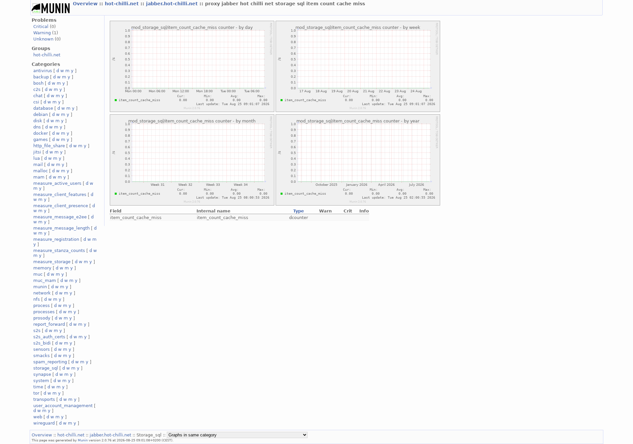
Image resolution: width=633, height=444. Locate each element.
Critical (40, 26)
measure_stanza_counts (59, 250)
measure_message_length (61, 228)
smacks (41, 355)
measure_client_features (59, 194)
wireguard (44, 423)
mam (39, 177)
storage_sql (45, 368)
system (41, 380)
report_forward (49, 324)
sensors (41, 349)
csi (36, 101)
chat (38, 95)
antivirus (42, 70)
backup (41, 76)
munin (40, 286)
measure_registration (56, 239)
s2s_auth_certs (49, 336)
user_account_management (63, 405)
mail (38, 164)
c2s (37, 89)
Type (298, 210)
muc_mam (44, 280)
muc (38, 274)
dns (37, 127)
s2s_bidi (42, 343)
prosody (41, 318)
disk (37, 120)
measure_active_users (57, 183)
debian (40, 114)
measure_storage (52, 261)
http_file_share (49, 145)
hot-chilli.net (122, 3)
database (43, 108)
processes (44, 311)
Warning (42, 32)
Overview (86, 3)
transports (44, 399)
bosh (38, 83)
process (41, 305)
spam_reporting (50, 361)
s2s (37, 330)
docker (40, 133)
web (37, 416)
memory (42, 267)
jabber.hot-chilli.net (172, 3)
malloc (40, 170)
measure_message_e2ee (60, 216)
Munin (83, 440)
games (40, 139)
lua (36, 158)
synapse (42, 374)
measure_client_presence (60, 205)
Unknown (43, 39)
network (42, 293)
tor (36, 393)
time (38, 386)
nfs (36, 299)
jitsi (37, 152)
